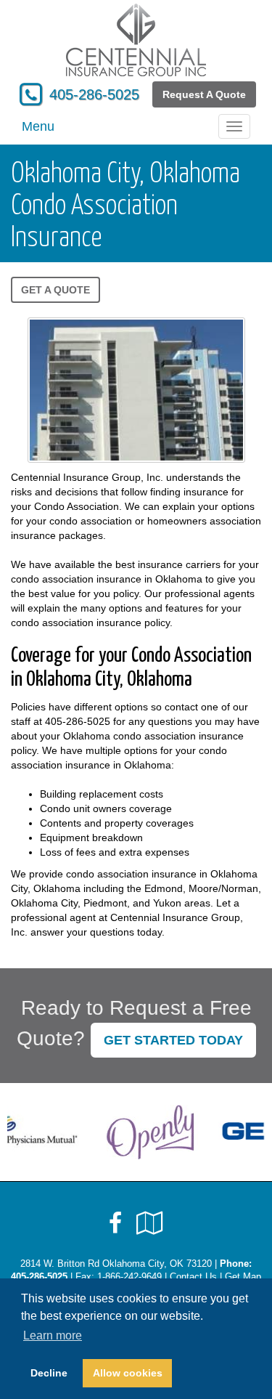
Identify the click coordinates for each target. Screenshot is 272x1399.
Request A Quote (204, 94)
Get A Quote (55, 290)
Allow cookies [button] (127, 1373)
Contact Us (193, 1277)
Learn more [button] (52, 1335)
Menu (38, 126)
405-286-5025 (94, 94)
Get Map (243, 1277)
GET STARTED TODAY (173, 1040)
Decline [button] (48, 1373)
